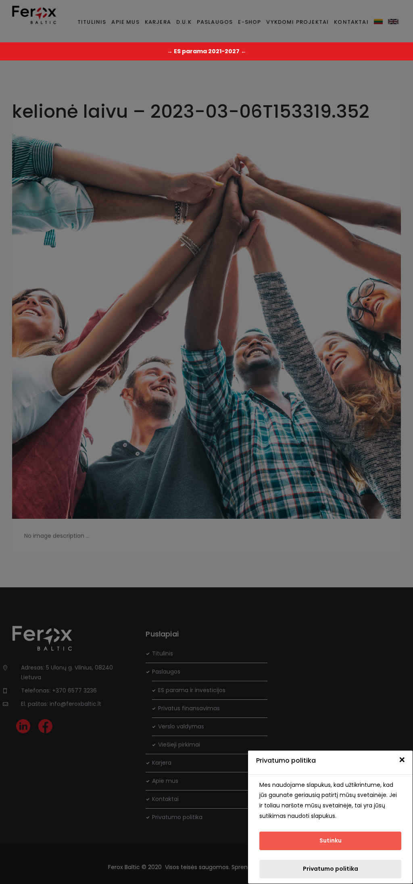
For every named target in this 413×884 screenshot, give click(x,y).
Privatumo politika (330, 869)
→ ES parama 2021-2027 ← (206, 51)
